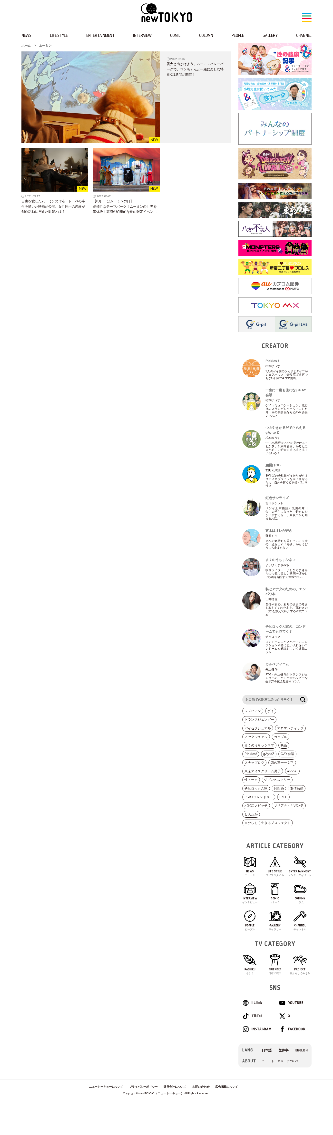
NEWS (26, 35)
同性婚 (279, 788)
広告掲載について (226, 1086)
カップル (280, 737)
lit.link (257, 1003)
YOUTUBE (296, 1003)
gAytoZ (268, 754)
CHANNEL (304, 35)
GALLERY (270, 35)
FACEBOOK (296, 1029)
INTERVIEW (142, 35)
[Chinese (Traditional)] (284, 1050)
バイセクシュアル (258, 728)
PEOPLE (238, 35)
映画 (284, 745)
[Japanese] (267, 1050)
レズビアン (253, 711)
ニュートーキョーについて (280, 1061)
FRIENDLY (275, 971)
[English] (301, 1050)
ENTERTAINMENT (100, 35)
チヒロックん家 (256, 788)
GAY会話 (287, 754)
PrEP (283, 797)
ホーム (26, 45)
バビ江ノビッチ (256, 805)
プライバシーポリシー (143, 1086)
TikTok (257, 1016)
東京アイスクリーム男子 (263, 771)
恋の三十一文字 (282, 762)
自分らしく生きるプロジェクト (268, 823)
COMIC (175, 35)
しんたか (251, 814)
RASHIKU (250, 971)
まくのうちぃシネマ (259, 745)
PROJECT (300, 971)
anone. (292, 771)
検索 (303, 699)
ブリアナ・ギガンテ (289, 805)
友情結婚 (296, 788)
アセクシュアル (256, 737)
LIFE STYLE (59, 35)
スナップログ (254, 762)
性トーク (251, 780)
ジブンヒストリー (277, 780)
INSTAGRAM (261, 1029)
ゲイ (270, 711)
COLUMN (206, 35)
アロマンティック (290, 728)
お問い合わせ (200, 1086)
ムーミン (45, 45)
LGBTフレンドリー (259, 797)
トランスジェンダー (259, 719)
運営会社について (175, 1086)
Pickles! (251, 754)
